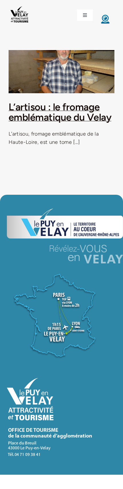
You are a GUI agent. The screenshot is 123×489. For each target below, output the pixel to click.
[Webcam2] (105, 16)
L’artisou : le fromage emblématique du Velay (60, 112)
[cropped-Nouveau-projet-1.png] (20, 6)
